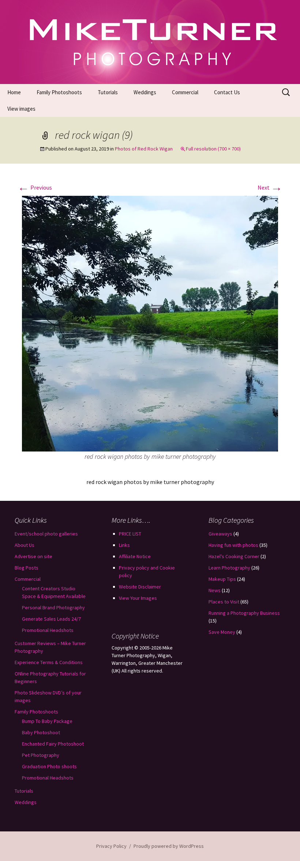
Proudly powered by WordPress (169, 846)
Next (270, 187)
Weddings (145, 92)
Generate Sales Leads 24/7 (51, 619)
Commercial (185, 92)
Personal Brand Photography (53, 607)
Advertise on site (33, 556)
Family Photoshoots (59, 92)
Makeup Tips (222, 579)
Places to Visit (224, 601)
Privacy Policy (111, 846)
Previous (35, 187)
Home (14, 92)
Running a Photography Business (244, 613)
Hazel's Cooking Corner (234, 556)
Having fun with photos (233, 545)
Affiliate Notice (135, 556)
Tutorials (108, 92)
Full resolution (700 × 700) (213, 148)
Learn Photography (229, 567)
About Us (24, 545)
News (215, 590)
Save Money (222, 632)
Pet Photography (40, 755)
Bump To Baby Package (47, 721)
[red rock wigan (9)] (150, 323)
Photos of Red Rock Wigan (144, 148)
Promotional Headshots (48, 630)
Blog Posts (26, 567)
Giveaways (220, 533)
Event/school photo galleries (46, 533)
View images (21, 108)
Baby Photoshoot (41, 732)
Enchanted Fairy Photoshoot (53, 743)
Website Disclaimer (140, 586)
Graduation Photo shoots (49, 766)
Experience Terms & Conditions (49, 662)
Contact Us (227, 92)
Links (124, 545)
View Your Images (138, 598)
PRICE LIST (130, 533)
